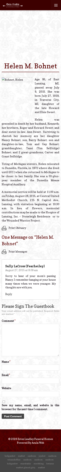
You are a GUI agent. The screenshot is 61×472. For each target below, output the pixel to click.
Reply (8, 294)
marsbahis (25, 463)
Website (6, 388)
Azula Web (38, 442)
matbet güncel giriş (25, 467)
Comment (8, 320)
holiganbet (10, 456)
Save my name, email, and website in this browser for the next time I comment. (30, 407)
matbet (21, 456)
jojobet (42, 456)
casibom (32, 456)
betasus (50, 463)
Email (6, 375)
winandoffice (14, 459)
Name (6, 361)
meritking (39, 463)
